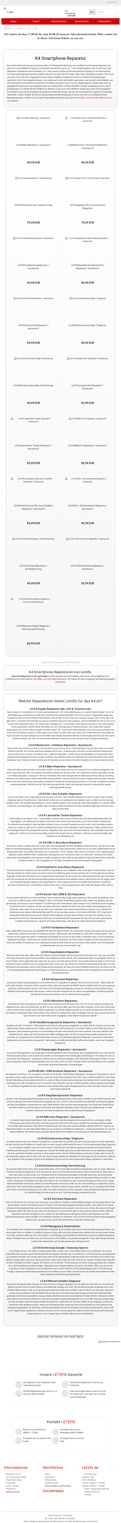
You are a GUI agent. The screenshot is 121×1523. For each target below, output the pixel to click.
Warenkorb (11, 1489)
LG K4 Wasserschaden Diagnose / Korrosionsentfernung (33, 627)
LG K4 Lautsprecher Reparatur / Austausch (88, 387)
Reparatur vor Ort (13, 1474)
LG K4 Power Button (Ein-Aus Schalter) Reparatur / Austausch (33, 507)
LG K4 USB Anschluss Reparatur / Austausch (87, 567)
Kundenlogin (111, 2)
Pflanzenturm (58, 1521)
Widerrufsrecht (51, 1483)
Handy (13, 21)
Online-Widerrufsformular (58, 1486)
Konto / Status (12, 1486)
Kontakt (87, 1494)
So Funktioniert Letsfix (16, 1477)
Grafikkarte (104, 21)
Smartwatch (82, 21)
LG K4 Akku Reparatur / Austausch (33, 145)
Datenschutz (50, 1480)
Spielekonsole (59, 21)
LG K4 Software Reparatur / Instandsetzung (33, 567)
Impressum (50, 1477)
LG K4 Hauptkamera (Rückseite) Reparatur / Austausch (88, 267)
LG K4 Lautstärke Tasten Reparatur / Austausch (33, 447)
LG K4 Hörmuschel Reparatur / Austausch (33, 327)
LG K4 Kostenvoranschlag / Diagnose (87, 325)
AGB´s (48, 1474)
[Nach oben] (8, 1518)
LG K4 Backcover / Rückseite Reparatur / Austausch (87, 146)
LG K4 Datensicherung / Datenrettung (33, 205)
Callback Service (91, 1492)
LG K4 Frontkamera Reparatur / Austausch (33, 267)
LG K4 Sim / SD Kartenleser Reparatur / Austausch (87, 507)
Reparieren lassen (14, 1480)
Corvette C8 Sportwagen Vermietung (81, 1521)
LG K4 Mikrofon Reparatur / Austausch (87, 445)
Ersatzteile (10, 1483)
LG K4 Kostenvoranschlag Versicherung (33, 385)
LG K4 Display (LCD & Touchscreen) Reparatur (87, 206)
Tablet (36, 21)
